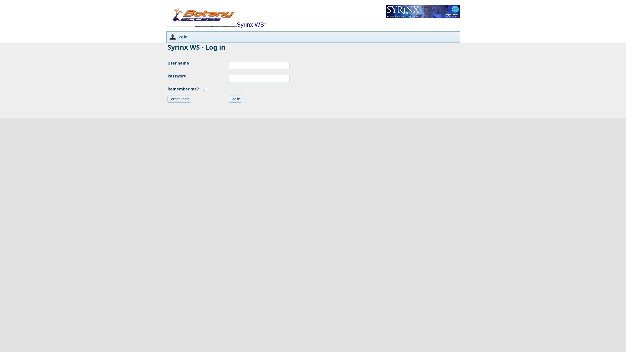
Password (177, 76)
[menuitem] (178, 37)
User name (178, 63)
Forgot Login (179, 99)
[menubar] (313, 37)
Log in (182, 36)
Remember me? (183, 89)
